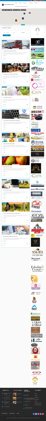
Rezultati (5, 25)
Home (2, 25)
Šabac (18, 398)
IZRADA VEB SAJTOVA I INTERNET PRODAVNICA (21, 6)
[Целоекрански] (42, 44)
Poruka (37, 34)
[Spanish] (43, 0)
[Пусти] (32, 44)
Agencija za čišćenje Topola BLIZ (9, 143)
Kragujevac (19, 394)
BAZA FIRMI (36, 397)
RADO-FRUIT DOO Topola (7, 166)
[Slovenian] (42, 0)
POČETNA (36, 395)
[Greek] (34, 0)
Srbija (8, 25)
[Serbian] (40, 0)
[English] (29, 0)
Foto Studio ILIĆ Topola (7, 97)
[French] (31, 0)
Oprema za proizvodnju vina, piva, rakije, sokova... (12, 213)
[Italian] (37, 0)
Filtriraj (7, 35)
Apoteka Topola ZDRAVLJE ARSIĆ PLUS (10, 236)
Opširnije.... (4, 55)
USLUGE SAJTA (37, 399)
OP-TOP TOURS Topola (7, 190)
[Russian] (39, 0)
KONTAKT (36, 401)
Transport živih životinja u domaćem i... (10, 50)
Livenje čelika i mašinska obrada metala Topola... (11, 120)
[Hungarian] (35, 0)
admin (38, 33)
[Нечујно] (41, 44)
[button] (37, 42)
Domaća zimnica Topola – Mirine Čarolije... (10, 74)
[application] (37, 42)
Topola (27, 81)
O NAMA (36, 393)
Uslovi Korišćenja (12, 413)
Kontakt (18, 413)
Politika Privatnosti (4, 413)
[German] (32, 0)
